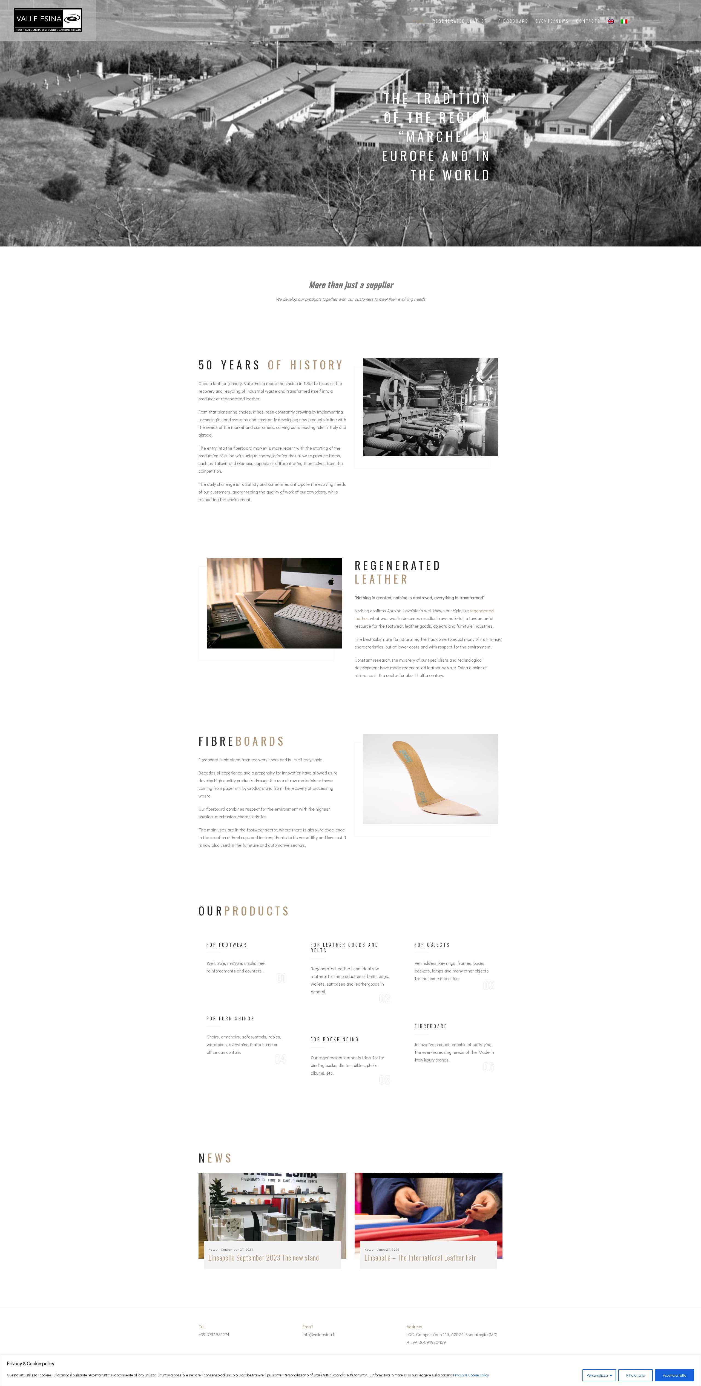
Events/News (552, 21)
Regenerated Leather (460, 21)
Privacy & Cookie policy (471, 1375)
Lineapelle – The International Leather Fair (420, 1257)
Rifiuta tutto (635, 1375)
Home (419, 21)
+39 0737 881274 (214, 1334)
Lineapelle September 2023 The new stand (263, 1257)
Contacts (588, 21)
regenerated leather (337, 1057)
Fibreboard (514, 21)
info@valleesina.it (319, 1334)
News (212, 1249)
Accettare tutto (674, 1375)
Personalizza (597, 1375)
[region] (350, 1370)
